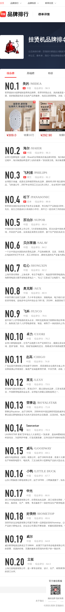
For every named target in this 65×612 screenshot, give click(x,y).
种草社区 (49, 3)
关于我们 (40, 601)
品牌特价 (32, 3)
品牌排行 (14, 3)
